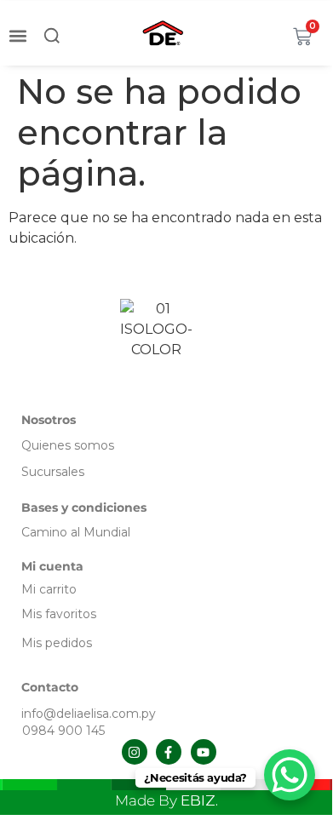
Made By (166, 800)
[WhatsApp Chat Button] (289, 774)
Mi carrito (50, 589)
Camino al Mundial (75, 532)
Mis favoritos (58, 614)
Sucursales (52, 471)
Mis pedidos (56, 643)
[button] (17, 35)
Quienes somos (67, 445)
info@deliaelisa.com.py (88, 713)
